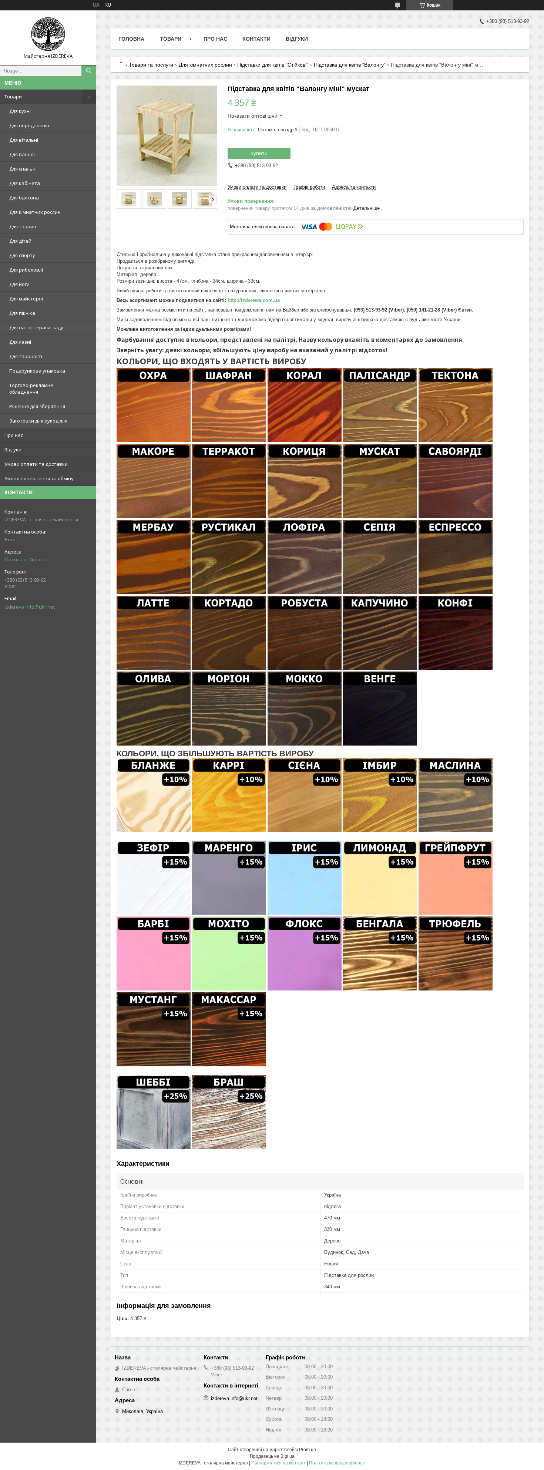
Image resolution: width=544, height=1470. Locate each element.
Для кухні (20, 111)
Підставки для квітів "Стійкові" (272, 65)
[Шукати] (88, 70)
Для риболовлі (26, 269)
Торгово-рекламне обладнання (31, 388)
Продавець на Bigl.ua (272, 1456)
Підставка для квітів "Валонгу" (350, 65)
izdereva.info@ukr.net (29, 606)
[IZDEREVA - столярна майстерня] (48, 34)
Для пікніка (22, 313)
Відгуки (12, 449)
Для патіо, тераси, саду (36, 327)
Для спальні (23, 168)
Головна (131, 39)
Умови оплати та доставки (36, 464)
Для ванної (22, 154)
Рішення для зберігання (37, 406)
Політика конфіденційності (337, 1463)
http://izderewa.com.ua (254, 300)
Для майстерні (26, 298)
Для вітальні (23, 140)
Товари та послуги (151, 65)
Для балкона (24, 197)
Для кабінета (24, 183)
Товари (13, 96)
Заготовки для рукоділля (38, 420)
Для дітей (20, 241)
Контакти (256, 39)
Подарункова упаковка (37, 370)
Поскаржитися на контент (278, 1463)
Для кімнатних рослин (35, 212)
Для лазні (20, 342)
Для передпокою (29, 125)
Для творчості (25, 356)
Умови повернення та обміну (39, 478)
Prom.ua (307, 1449)
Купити (259, 153)
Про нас (13, 435)
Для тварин (22, 226)
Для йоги (19, 284)
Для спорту (22, 255)
